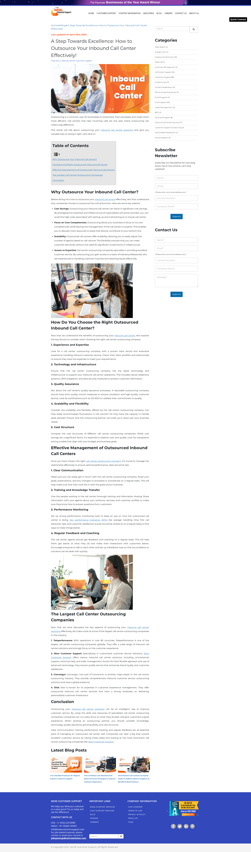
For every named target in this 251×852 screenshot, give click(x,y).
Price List (133, 818)
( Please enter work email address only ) (171, 192)
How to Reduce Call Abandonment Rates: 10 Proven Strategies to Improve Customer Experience (100, 779)
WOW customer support (80, 61)
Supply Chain (160, 52)
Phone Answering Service (165, 92)
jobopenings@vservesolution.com (68, 838)
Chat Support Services (102, 810)
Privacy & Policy (136, 814)
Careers (168, 13)
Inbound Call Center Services (167, 122)
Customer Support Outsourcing (168, 127)
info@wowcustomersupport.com (67, 829)
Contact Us (181, 13)
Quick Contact (238, 19)
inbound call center (105, 199)
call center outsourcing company (103, 461)
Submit (176, 216)
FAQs (130, 822)
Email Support (161, 97)
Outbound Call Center (164, 57)
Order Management (163, 107)
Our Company (135, 807)
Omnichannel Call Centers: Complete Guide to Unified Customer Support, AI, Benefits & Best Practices (134, 779)
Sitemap (94, 818)
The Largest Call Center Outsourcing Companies (77, 175)
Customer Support (106, 13)
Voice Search (160, 47)
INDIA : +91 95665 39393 (64, 825)
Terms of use (135, 810)
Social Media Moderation (165, 132)
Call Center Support (163, 72)
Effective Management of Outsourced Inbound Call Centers (83, 170)
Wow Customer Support (101, 742)
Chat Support (160, 102)
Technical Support (162, 117)
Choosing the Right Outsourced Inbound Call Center (80, 164)
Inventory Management (165, 67)
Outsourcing (160, 82)
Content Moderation (130, 13)
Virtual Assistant (161, 138)
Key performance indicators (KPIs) (89, 520)
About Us (194, 13)
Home (91, 13)
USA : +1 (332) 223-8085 (63, 822)
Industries (148, 13)
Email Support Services (102, 807)
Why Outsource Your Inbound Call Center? (74, 159)
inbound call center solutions (117, 130)
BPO (157, 112)
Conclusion (58, 180)
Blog (159, 13)
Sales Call (159, 62)
